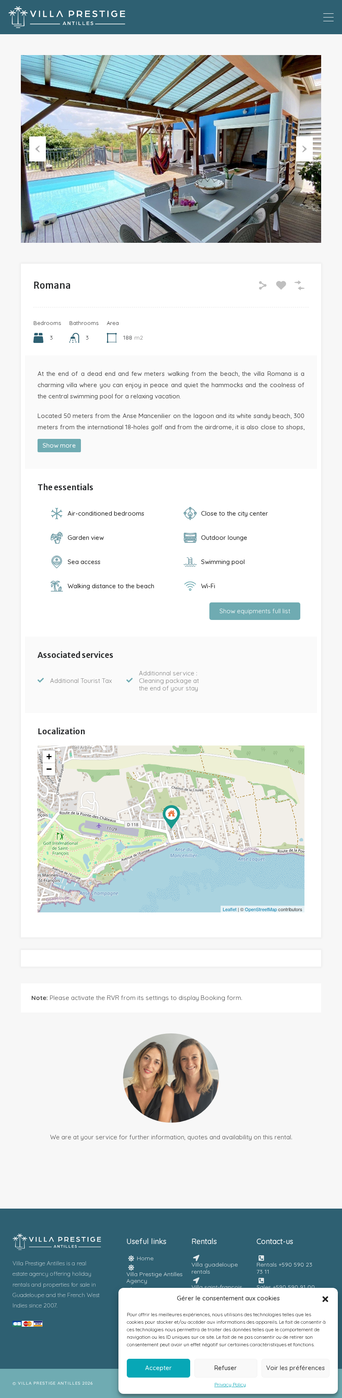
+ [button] (49, 756)
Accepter (158, 1368)
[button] (325, 1298)
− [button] (49, 769)
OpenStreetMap (261, 909)
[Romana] (171, 817)
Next (304, 148)
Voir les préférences (295, 1368)
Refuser (225, 1368)
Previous (37, 148)
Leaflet (229, 909)
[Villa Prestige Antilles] (66, 24)
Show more (59, 445)
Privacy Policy (230, 1385)
